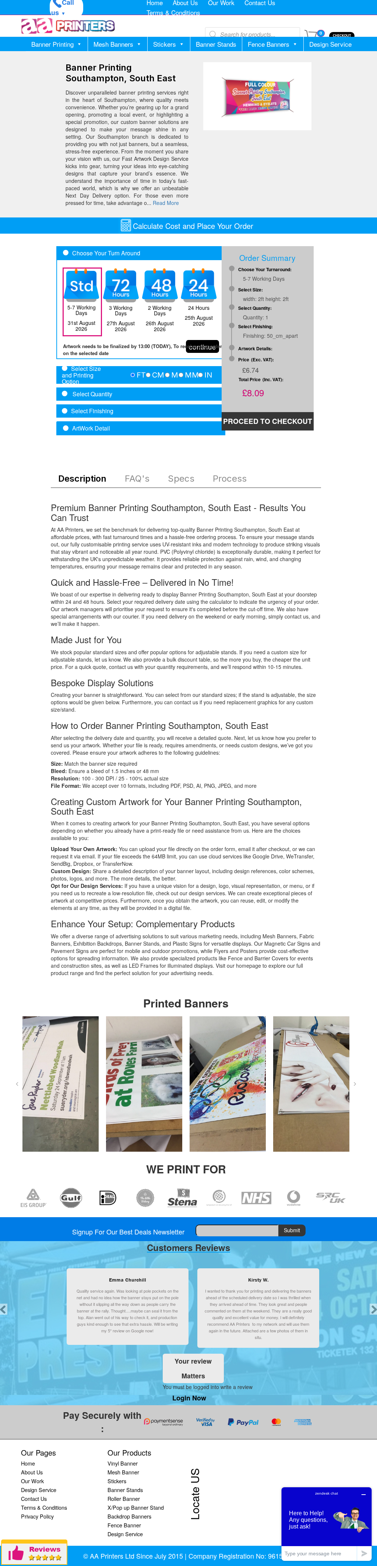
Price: (256, 360)
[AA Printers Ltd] (68, 26)
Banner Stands (216, 44)
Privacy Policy (37, 1516)
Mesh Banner (123, 1472)
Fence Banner (124, 1525)
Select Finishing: (255, 326)
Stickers (164, 44)
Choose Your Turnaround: (265, 269)
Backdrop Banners (129, 1516)
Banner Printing (52, 44)
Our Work (32, 1481)
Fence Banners (268, 44)
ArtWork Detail (91, 428)
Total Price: (261, 379)
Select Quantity (91, 394)
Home (28, 1463)
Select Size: (250, 290)
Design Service (330, 44)
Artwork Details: (255, 349)
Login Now (189, 1398)
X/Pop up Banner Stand (136, 1507)
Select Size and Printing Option (81, 375)
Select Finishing (92, 411)
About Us (32, 1472)
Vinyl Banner (123, 1463)
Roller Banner (124, 1498)
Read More (166, 202)
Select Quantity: (255, 308)
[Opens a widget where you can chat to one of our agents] (326, 1523)
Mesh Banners (113, 44)
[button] (16, 1084)
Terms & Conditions (173, 12)
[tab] (140, 375)
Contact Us (34, 1498)
